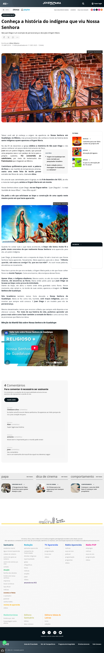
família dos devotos (10, 573)
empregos (89, 548)
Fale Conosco (97, 644)
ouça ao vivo (69, 551)
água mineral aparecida (12, 551)
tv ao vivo (48, 554)
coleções (47, 624)
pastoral (6, 599)
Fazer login (11, 400)
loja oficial (7, 587)
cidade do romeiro (10, 554)
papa (26, 577)
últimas (16, 10)
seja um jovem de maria (61, 10)
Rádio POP (91, 544)
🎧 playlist (25, 10)
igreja (26, 562)
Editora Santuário (29, 616)
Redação (28, 544)
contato (73, 10)
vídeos (6, 608)
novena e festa (9, 593)
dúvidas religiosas (30, 556)
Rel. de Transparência (48, 644)
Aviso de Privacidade (31, 644)
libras (26, 568)
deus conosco (28, 624)
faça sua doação (83, 10)
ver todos (30, 476)
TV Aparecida (51, 544)
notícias (6, 590)
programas (69, 560)
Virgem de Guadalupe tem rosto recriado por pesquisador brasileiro (56, 159)
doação (6, 570)
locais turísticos (9, 584)
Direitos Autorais (83, 644)
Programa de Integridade (66, 644)
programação (49, 551)
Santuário (8, 544)
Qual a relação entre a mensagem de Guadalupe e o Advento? (56, 167)
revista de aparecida (12, 605)
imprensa (7, 581)
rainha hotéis (8, 602)
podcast (68, 554)
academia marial (9, 548)
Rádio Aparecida (73, 544)
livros (46, 621)
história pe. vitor (9, 618)
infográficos (28, 565)
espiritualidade (29, 559)
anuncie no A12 (30, 583)
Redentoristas (11, 615)
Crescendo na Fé (8, 15)
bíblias (26, 621)
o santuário (7, 596)
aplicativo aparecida (31, 548)
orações (26, 574)
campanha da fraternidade (28, 552)
